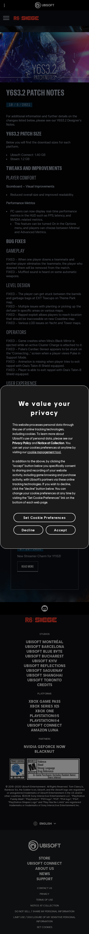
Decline (28, 530)
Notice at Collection (51, 443)
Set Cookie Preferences (44, 517)
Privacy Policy (21, 443)
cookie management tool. (44, 452)
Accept (60, 530)
